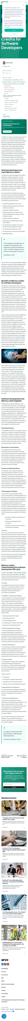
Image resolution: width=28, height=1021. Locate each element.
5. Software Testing (7, 106)
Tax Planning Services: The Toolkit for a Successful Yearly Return (14, 913)
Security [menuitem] (12, 1009)
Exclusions (6, 93)
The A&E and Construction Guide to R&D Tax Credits (13, 818)
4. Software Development (9, 104)
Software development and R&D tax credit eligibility (13, 83)
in (3, 73)
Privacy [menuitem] (3, 1009)
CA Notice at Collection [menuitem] (20, 1009)
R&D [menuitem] (2, 978)
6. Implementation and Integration (10, 108)
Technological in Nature (8, 91)
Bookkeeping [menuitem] (4, 968)
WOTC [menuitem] (3, 981)
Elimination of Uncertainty (9, 87)
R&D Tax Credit (6, 116)
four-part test (10, 420)
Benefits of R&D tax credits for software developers (14, 81)
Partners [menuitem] (3, 990)
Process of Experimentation (9, 89)
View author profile (6, 66)
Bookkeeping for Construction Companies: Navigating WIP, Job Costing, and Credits (13, 944)
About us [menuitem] (3, 987)
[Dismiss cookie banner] (23, 5)
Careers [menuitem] (3, 996)
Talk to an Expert (7, 131)
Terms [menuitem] (7, 1009)
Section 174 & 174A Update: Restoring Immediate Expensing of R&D (14, 849)
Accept (14, 30)
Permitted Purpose (7, 85)
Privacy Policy (7, 17)
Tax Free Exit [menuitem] (4, 974)
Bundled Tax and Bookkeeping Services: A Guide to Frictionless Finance (13, 881)
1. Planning (6, 98)
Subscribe (14, 787)
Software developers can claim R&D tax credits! (13, 79)
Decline (14, 33)
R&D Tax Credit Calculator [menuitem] (7, 984)
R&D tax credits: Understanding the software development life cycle (12, 96)
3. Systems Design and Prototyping (10, 102)
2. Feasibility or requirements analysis (11, 100)
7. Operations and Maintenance (10, 110)
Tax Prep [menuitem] (3, 971)
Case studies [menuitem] (4, 993)
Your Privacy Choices (6, 1011)
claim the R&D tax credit (20, 572)
